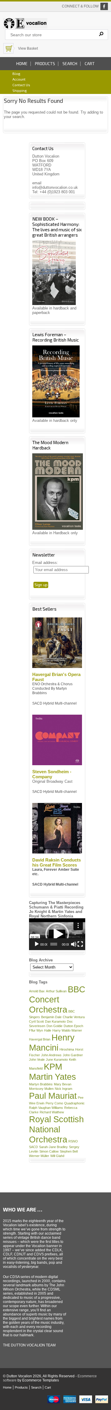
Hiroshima (66, 1049)
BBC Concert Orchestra (57, 999)
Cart (90, 63)
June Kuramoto (57, 1059)
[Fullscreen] (80, 944)
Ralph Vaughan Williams (46, 1107)
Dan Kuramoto (55, 1021)
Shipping (19, 90)
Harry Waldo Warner (67, 1030)
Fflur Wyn (36, 1030)
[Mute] (74, 944)
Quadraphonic (74, 1103)
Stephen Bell (69, 1151)
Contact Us (21, 85)
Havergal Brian (39, 1039)
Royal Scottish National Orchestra (56, 1129)
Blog (16, 73)
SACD (33, 1147)
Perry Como (54, 1103)
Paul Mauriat (53, 1096)
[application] (57, 934)
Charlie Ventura (74, 1017)
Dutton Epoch (73, 1026)
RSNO (73, 1141)
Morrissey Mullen (41, 1088)
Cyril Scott (36, 1021)
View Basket (28, 48)
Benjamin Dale (51, 1017)
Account (18, 79)
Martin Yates (52, 1077)
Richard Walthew (52, 1112)
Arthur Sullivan (56, 991)
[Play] (37, 944)
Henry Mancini (52, 1042)
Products (45, 63)
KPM (53, 1066)
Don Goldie (54, 1026)
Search (69, 63)
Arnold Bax (37, 991)
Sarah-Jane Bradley (53, 1147)
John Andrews (51, 1055)
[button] (57, 934)
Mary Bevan (62, 1084)
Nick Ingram (63, 1088)
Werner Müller (39, 1156)
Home (22, 63)
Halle (47, 1030)
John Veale (37, 1059)
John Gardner (73, 1055)
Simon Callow (49, 1151)
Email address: (45, 562)
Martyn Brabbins (41, 1084)
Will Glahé (57, 1156)
